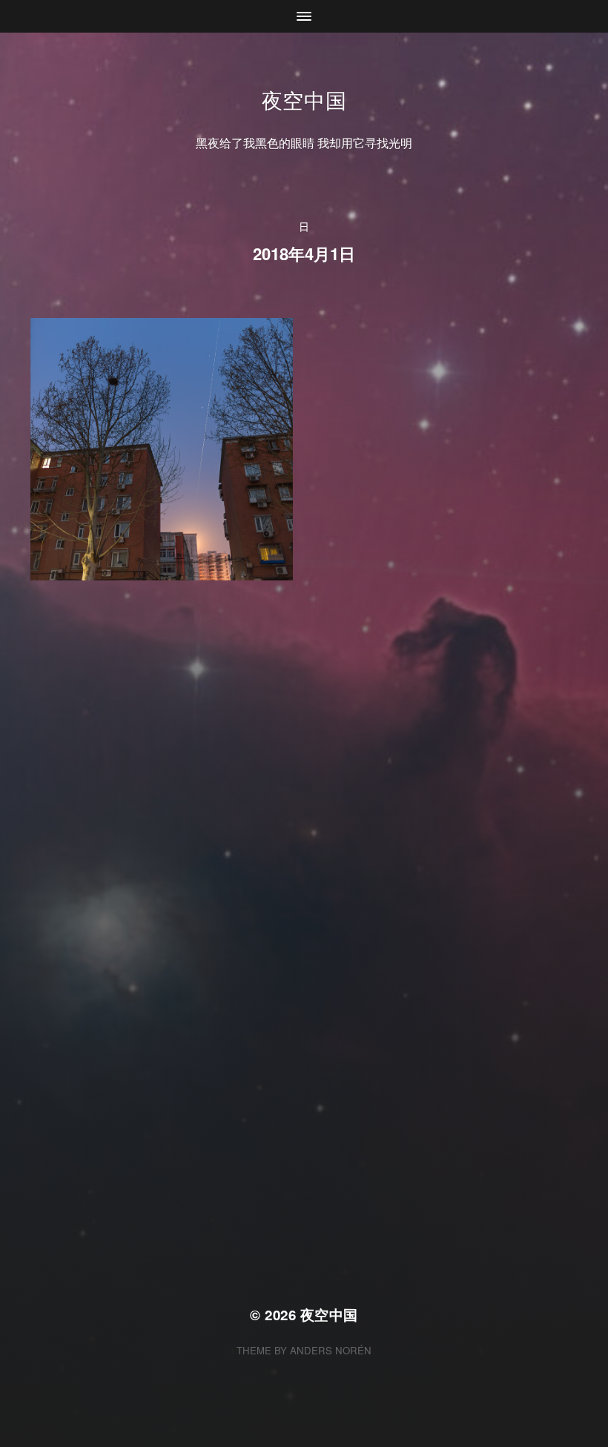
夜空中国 (304, 99)
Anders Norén (330, 1350)
